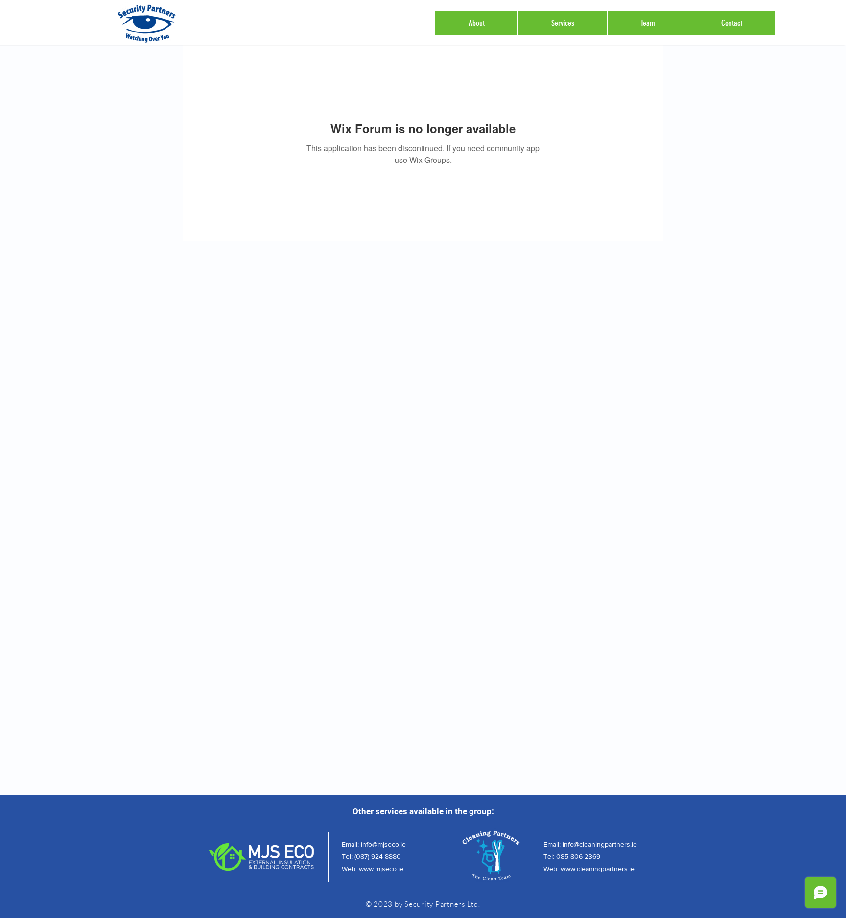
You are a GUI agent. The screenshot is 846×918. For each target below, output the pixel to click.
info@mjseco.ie (383, 844)
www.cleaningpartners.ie (597, 868)
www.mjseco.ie (381, 868)
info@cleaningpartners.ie (600, 844)
